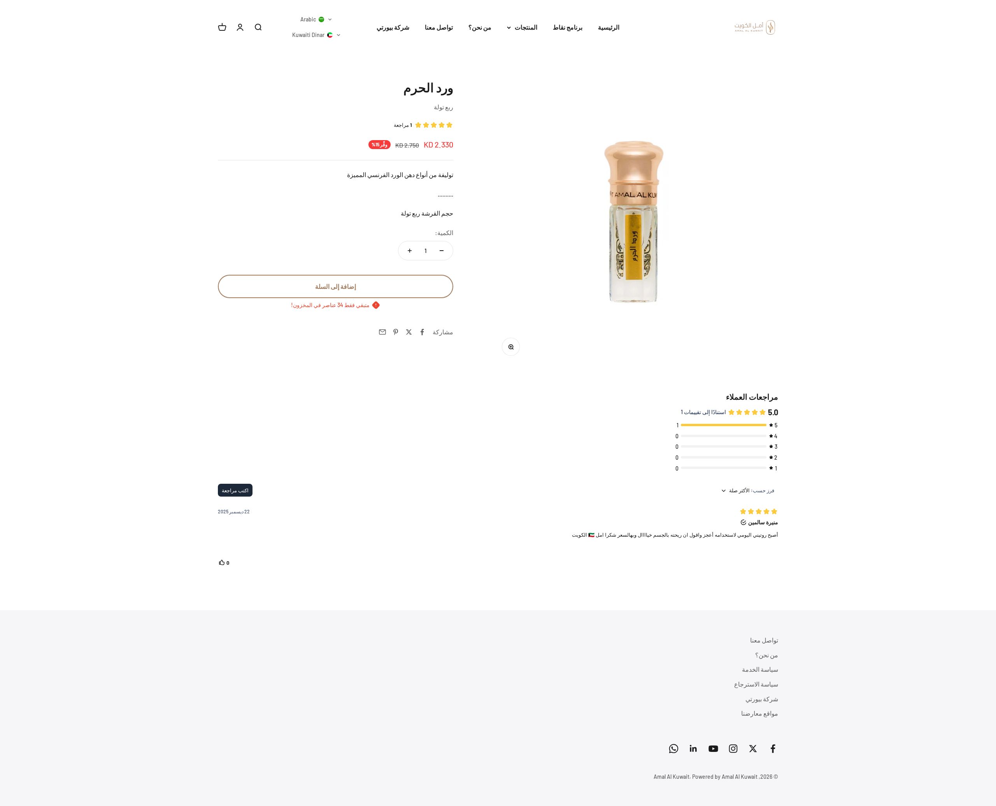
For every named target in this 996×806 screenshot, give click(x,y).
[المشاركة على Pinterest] (395, 332)
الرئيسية (608, 27)
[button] (316, 19)
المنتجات (526, 27)
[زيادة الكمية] (409, 250)
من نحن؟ (479, 27)
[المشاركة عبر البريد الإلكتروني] (382, 332)
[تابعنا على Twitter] (753, 748)
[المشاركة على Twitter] (409, 332)
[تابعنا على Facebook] (773, 748)
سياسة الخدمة (760, 669)
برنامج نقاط (567, 27)
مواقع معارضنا (759, 713)
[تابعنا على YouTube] (713, 748)
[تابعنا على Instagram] (733, 748)
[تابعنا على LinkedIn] (693, 748)
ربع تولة (443, 107)
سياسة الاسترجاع (756, 684)
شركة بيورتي (393, 27)
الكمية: (444, 232)
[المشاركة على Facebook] (422, 332)
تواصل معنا (439, 27)
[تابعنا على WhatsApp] (673, 748)
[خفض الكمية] (441, 250)
